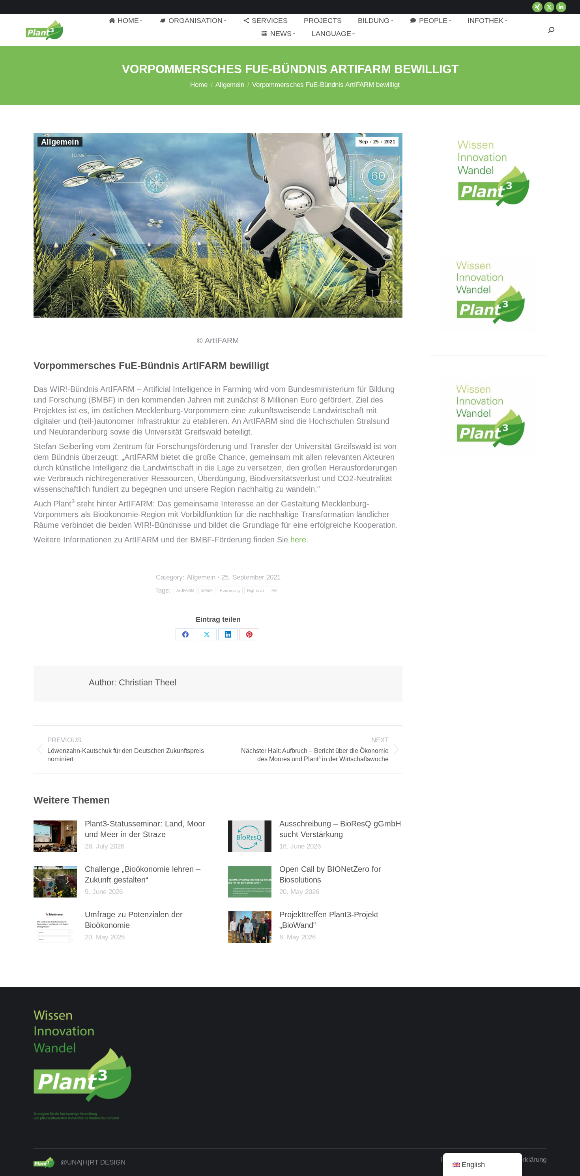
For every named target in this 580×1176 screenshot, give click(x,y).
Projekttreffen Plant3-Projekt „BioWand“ (328, 920)
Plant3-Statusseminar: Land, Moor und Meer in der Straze (145, 829)
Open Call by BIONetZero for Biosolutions (330, 874)
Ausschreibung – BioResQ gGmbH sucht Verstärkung (340, 829)
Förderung (230, 590)
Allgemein (60, 141)
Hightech (255, 590)
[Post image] (55, 836)
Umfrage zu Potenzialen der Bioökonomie (134, 920)
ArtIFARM (185, 590)
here (298, 539)
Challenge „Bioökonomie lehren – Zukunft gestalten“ (142, 874)
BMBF (207, 590)
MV (274, 590)
